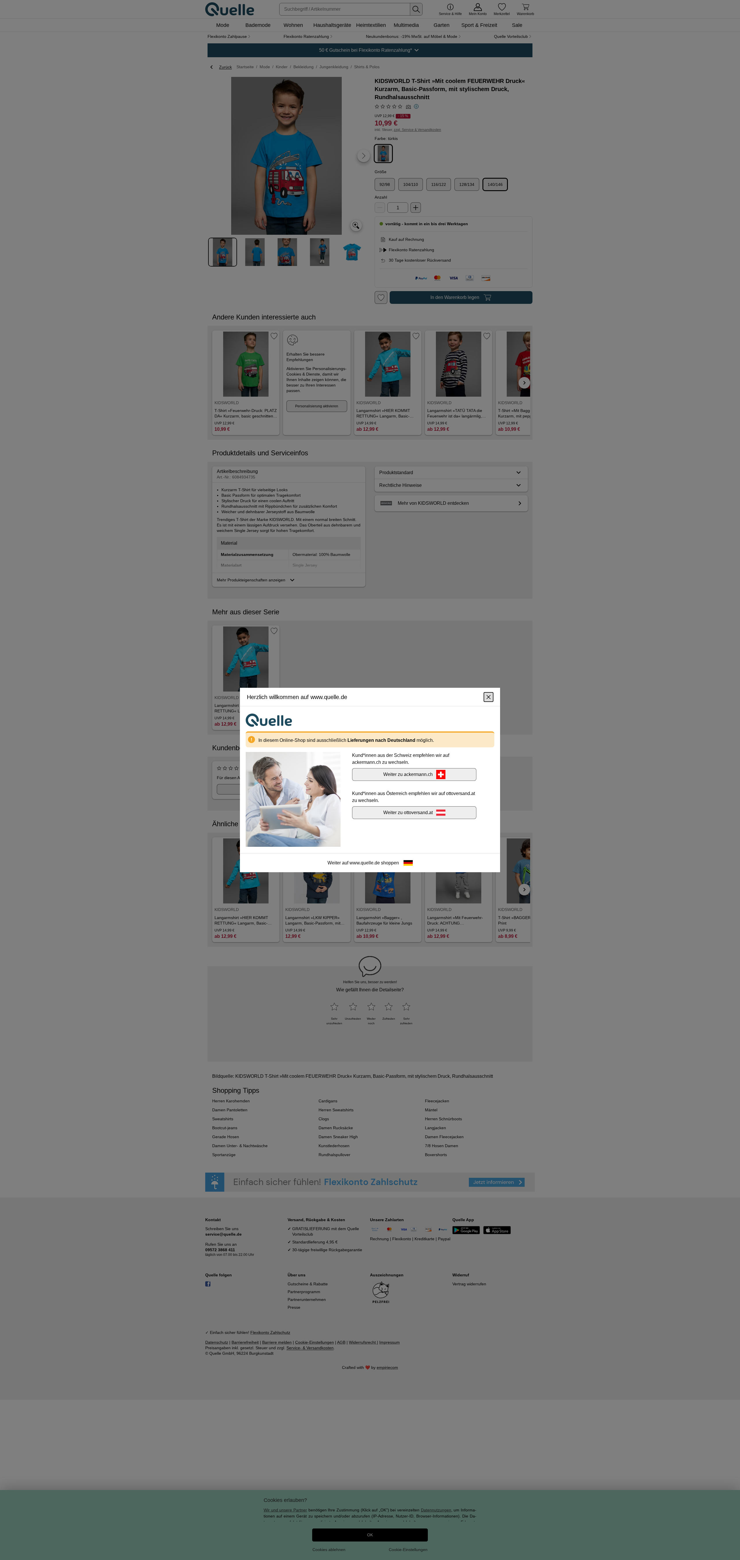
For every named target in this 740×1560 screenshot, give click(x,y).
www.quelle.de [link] (364, 862)
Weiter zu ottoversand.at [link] (408, 812)
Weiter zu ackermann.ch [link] (408, 774)
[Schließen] (488, 697)
